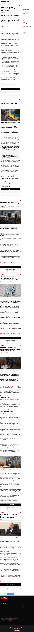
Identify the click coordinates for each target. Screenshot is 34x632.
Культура (2, 5)
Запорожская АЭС (2, 333)
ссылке (9, 80)
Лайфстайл (24, 606)
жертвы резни (15, 500)
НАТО (5, 262)
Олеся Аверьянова (2, 206)
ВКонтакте (10, 93)
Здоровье (20, 606)
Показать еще (10, 593)
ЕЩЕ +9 (9, 501)
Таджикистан (6, 500)
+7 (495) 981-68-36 (4, 603)
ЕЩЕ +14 (12, 186)
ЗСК (1, 581)
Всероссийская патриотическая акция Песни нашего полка (8, 84)
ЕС (9, 183)
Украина (18, 333)
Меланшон (12, 262)
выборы (16, 262)
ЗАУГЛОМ (10, 281)
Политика (3, 99)
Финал (2, 83)
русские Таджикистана (3, 501)
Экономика (5, 606)
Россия (1, 500)
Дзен (4, 93)
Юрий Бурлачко (5, 581)
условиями (18, 627)
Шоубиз (15, 606)
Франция (1, 262)
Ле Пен (8, 262)
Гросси (8, 333)
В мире (9, 606)
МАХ (16, 93)
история (10, 500)
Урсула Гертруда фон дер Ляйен (5, 186)
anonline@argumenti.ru (4, 604)
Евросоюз (6, 183)
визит (11, 333)
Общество (12, 606)
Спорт (18, 606)
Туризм (28, 606)
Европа (2, 183)
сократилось (13, 386)
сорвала (14, 333)
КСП (9, 581)
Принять (17, 630)
